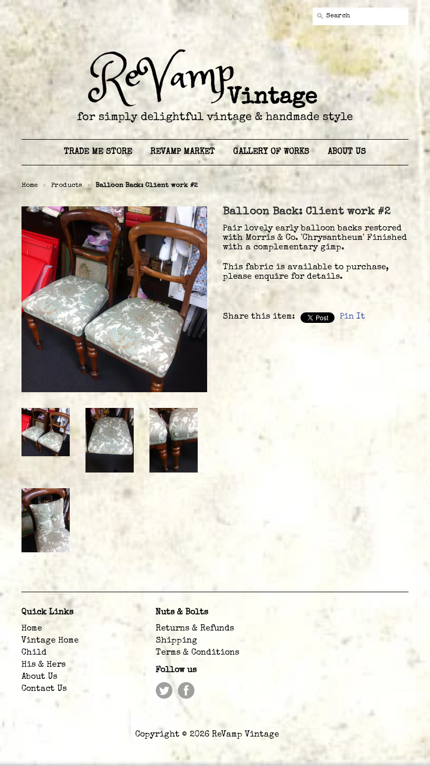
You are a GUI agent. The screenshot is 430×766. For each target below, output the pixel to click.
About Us (39, 677)
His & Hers (44, 665)
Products (66, 185)
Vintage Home (50, 641)
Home (32, 629)
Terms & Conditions (197, 653)
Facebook (186, 690)
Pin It (352, 317)
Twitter (164, 690)
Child (34, 653)
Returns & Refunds (195, 629)
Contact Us (44, 689)
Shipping (176, 641)
